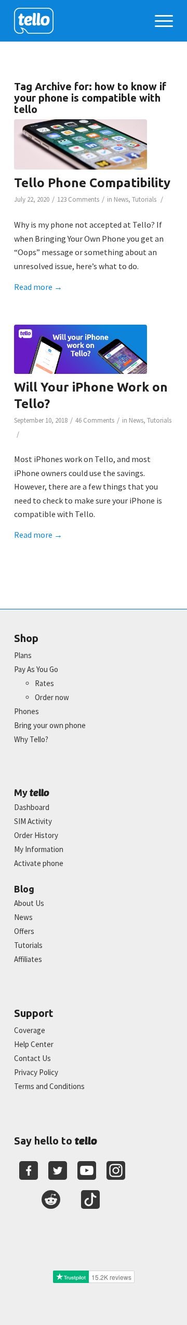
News (121, 199)
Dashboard (31, 807)
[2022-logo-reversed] (77, 20)
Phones (26, 711)
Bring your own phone (50, 725)
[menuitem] (158, 20)
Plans (23, 655)
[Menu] (158, 20)
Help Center (34, 1044)
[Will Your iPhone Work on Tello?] (80, 349)
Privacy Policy (36, 1072)
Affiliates (28, 959)
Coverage (29, 1030)
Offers (24, 931)
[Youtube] (86, 1170)
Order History (36, 835)
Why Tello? (31, 739)
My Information (38, 849)
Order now (52, 697)
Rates (44, 683)
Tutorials (144, 199)
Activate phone (38, 863)
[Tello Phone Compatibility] (80, 144)
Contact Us (32, 1058)
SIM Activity (33, 821)
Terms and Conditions (49, 1086)
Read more (38, 287)
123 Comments (78, 199)
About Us (29, 903)
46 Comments (94, 420)
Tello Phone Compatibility (92, 183)
